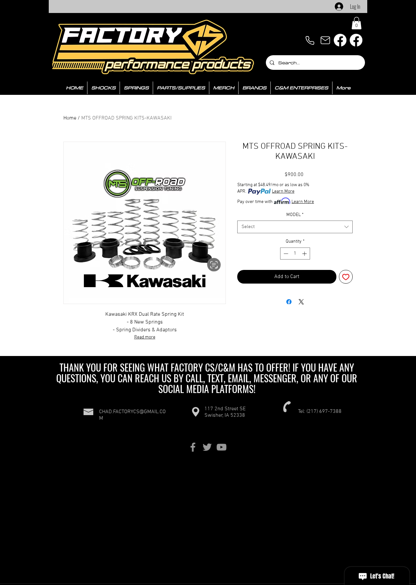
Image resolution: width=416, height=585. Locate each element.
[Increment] (305, 253)
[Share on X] (301, 302)
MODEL (295, 215)
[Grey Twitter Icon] (207, 447)
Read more (144, 337)
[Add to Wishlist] (346, 277)
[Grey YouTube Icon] (221, 447)
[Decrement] (285, 253)
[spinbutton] (295, 253)
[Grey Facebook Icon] (193, 447)
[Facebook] (340, 40)
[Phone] (309, 40)
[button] (356, 23)
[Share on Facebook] (289, 302)
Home (69, 118)
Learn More (283, 191)
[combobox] (295, 227)
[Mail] (325, 40)
